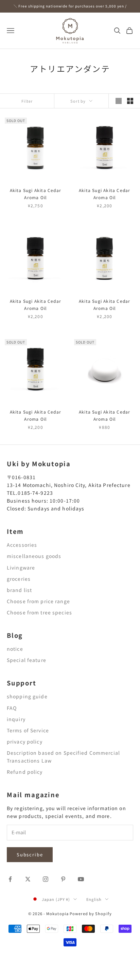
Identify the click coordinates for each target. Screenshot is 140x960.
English (94, 899)
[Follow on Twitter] (27, 879)
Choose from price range (38, 601)
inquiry (16, 719)
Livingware (21, 567)
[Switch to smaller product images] (130, 101)
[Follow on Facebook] (10, 879)
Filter (27, 101)
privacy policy (24, 741)
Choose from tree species (39, 612)
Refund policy (25, 771)
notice (15, 648)
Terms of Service (28, 730)
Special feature (26, 660)
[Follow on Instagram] (45, 879)
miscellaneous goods (34, 556)
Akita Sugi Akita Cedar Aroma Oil (35, 193)
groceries (19, 578)
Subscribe (30, 854)
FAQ (12, 707)
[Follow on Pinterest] (63, 879)
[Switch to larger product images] (119, 101)
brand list (19, 590)
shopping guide (27, 696)
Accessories (22, 544)
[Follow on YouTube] (80, 879)
